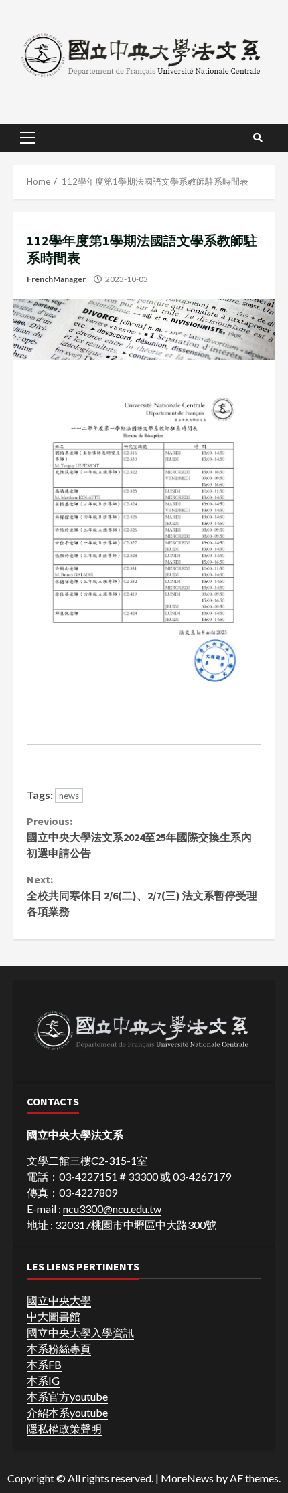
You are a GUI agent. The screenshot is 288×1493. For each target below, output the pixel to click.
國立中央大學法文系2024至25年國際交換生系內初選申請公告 (139, 837)
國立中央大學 (59, 1300)
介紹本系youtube (67, 1412)
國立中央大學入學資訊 (80, 1332)
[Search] (258, 137)
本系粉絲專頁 (59, 1348)
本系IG (43, 1380)
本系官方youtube (67, 1396)
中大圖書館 (53, 1316)
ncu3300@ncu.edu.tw (112, 1208)
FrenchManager (56, 279)
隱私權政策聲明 (64, 1428)
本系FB (44, 1364)
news (69, 795)
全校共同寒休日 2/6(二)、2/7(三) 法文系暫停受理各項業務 (142, 895)
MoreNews (187, 1478)
